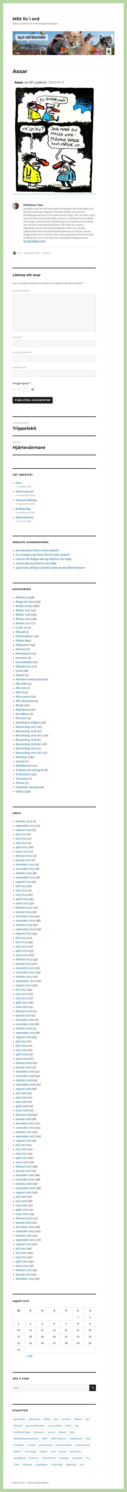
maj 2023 (21, 946)
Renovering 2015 (26, 726)
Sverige (64, 1458)
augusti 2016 (23, 1192)
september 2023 (25, 929)
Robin (17, 1451)
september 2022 (26, 980)
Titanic (20, 782)
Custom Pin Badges (27, 559)
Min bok (21, 688)
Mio (88, 1438)
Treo (16, 1464)
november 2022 (25, 972)
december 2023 (25, 916)
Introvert (21, 657)
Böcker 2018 (23, 614)
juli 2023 (21, 937)
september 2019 (25, 1032)
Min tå (20, 692)
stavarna (75, 1451)
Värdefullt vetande (27, 787)
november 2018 (25, 1075)
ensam (66, 1419)
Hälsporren (22, 644)
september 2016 (25, 1188)
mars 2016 (22, 1214)
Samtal (20, 761)
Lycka (19, 670)
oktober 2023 (24, 924)
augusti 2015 (23, 1244)
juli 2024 (21, 886)
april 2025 (22, 847)
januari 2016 (23, 1222)
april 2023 (22, 950)
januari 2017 (23, 1170)
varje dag (56, 1464)
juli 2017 (21, 1144)
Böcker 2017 (23, 610)
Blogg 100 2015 (25, 601)
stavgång (19, 1458)
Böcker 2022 (23, 623)
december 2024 (25, 864)
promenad (45, 1445)
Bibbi (47, 1419)
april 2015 (22, 1261)
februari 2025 (24, 855)
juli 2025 (21, 834)
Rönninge (22, 757)
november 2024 (25, 868)
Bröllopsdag (23, 508)
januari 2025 (23, 860)
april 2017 (21, 1157)
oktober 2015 (24, 1235)
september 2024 (26, 877)
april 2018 (22, 1106)
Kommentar (21, 291)
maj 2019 (21, 1050)
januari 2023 (23, 963)
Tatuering (22, 778)
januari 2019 (23, 1067)
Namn (17, 337)
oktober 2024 (24, 873)
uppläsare (41, 1464)
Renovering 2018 (26, 739)
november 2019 (25, 1024)
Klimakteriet (23, 666)
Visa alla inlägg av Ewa (34, 241)
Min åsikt (21, 683)
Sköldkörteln (24, 765)
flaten (78, 1419)
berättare (34, 1419)
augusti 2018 (23, 1088)
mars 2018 (22, 1110)
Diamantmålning (26, 500)
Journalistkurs (24, 662)
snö (53, 1451)
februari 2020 (24, 1011)
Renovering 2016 (26, 731)
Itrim (69, 1425)
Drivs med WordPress (38, 1483)
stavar (63, 1451)
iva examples (24, 554)
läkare (62, 1432)
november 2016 (25, 1179)
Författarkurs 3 (25, 636)
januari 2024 (23, 911)
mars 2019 (22, 1058)
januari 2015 (23, 1274)
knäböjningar (22, 1432)
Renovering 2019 (26, 748)
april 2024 (22, 899)
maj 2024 (21, 894)
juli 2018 (21, 1093)
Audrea (20, 563)
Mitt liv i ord (26, 18)
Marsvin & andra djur (29, 679)
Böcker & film (24, 606)
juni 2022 (21, 993)
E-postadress (22, 352)
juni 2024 (21, 890)
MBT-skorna (58, 1438)
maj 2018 (21, 1101)
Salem (44, 1451)
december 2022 (25, 968)
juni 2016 (21, 1201)
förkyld (18, 1425)
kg (76, 1425)
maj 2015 (21, 1257)
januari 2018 (23, 1119)
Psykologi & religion (28, 722)
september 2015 (25, 1239)
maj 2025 (21, 842)
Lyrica (51, 1432)
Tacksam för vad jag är (29, 770)
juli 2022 (21, 989)
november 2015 (25, 1231)
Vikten (20, 791)
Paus (18, 482)
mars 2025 (22, 851)
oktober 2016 (24, 1183)
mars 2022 (22, 1006)
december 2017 (25, 1123)
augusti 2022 (24, 985)
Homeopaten (24, 653)
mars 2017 (22, 1162)
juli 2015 (21, 1248)
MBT (45, 1438)
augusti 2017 (23, 1140)
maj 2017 (21, 1153)
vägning (71, 1464)
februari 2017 (24, 1166)
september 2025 (26, 825)
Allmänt (46, 253)
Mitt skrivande (25, 700)
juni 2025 (21, 838)
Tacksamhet (23, 774)
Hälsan (20, 640)
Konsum (39, 1432)
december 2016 (25, 1175)
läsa (72, 1432)
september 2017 (25, 1136)
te (87, 1458)
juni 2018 (21, 1097)
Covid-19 (21, 627)
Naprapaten (23, 709)
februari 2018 (24, 1114)
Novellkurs (22, 713)
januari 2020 (23, 1015)
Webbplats (20, 367)
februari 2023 (24, 959)
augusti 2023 (23, 933)
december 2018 (25, 1071)
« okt (29, 1355)
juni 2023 (21, 942)
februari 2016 (24, 1218)
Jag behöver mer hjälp (57, 559)
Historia (21, 649)
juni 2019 (21, 1045)
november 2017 (25, 1127)
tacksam (77, 1458)
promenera (83, 1445)
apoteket (19, 1419)
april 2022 (22, 1002)
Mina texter (23, 696)
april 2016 (22, 1209)
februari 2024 (24, 907)
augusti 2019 (23, 1037)
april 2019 (22, 1054)
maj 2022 (21, 998)
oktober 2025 (24, 821)
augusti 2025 (24, 829)
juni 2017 (21, 1149)
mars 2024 (22, 903)
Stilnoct (34, 1458)
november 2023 (25, 920)
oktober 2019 (24, 1028)
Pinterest (21, 718)
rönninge (30, 1451)
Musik (19, 705)
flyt (87, 1419)
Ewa (19, 253)
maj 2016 (21, 1205)
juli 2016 (21, 1196)
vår (81, 1464)
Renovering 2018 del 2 (29, 744)
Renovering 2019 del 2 (29, 752)
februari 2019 (24, 1062)
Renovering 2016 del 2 (29, 735)
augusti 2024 (24, 881)
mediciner (75, 1438)
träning (27, 1464)
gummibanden (35, 1425)
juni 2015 (21, 1252)
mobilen (19, 1445)
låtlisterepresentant (26, 1438)
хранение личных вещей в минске (39, 567)
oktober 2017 (24, 1132)
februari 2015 (24, 1270)
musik (31, 1445)
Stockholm (49, 1458)
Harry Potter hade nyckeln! (42, 550)
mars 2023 (22, 955)
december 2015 (25, 1226)
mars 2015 (22, 1265)
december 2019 (25, 1019)
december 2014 (25, 1278)
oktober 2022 (24, 976)
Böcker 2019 (23, 618)
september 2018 (25, 1084)
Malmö (20, 675)
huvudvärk (55, 1425)
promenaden (64, 1445)
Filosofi (20, 631)
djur (56, 1419)
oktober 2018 (24, 1080)
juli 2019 (21, 1041)
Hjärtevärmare (25, 491)
